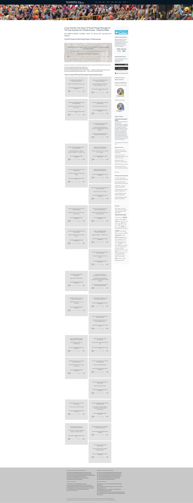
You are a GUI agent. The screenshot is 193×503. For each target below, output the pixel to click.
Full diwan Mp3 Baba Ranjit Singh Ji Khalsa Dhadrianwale (76, 68)
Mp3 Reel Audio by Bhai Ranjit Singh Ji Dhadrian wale (76, 436)
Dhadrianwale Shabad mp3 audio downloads (101, 69)
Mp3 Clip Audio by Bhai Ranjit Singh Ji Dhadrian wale (100, 89)
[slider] (107, 56)
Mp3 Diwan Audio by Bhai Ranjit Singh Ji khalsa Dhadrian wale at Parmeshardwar (100, 285)
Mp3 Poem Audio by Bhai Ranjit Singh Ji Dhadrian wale (76, 112)
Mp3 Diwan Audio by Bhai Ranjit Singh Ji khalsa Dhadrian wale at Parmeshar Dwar (100, 134)
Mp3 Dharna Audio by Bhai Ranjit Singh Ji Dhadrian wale (76, 240)
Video (108, 2)
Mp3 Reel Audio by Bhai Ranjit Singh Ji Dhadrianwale (76, 156)
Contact (124, 2)
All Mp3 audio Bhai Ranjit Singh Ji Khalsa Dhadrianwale (76, 67)
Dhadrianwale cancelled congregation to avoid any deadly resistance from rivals (121, 156)
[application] (88, 56)
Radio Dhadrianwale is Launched (121, 164)
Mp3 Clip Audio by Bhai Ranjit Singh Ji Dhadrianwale (76, 218)
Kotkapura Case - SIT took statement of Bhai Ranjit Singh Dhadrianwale (121, 151)
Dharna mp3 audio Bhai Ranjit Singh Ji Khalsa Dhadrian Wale (77, 69)
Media (120, 2)
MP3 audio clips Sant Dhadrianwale (95, 71)
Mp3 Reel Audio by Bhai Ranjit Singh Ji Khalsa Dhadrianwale (100, 239)
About (100, 2)
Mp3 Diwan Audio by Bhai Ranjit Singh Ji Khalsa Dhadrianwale (100, 432)
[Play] (68, 56)
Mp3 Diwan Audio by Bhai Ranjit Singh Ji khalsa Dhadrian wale (100, 303)
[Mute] (105, 56)
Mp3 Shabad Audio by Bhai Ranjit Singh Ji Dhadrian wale (100, 261)
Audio (103, 2)
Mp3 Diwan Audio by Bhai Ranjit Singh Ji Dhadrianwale (100, 414)
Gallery (116, 2)
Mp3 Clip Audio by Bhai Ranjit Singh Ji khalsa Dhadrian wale (100, 156)
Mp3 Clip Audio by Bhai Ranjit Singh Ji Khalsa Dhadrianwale (76, 88)
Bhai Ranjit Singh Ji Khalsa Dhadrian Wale (106, 498)
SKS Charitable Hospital (72, 490)
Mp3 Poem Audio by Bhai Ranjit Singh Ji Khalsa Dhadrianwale (100, 175)
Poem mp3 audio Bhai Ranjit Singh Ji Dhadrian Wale (75, 71)
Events (112, 2)
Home (96, 2)
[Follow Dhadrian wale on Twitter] (124, 499)
